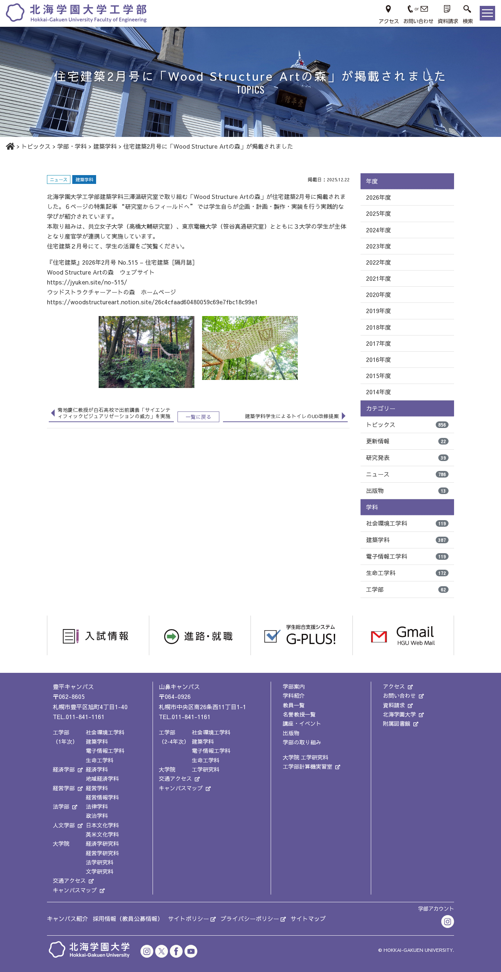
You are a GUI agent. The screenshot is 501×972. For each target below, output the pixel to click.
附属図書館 (396, 723)
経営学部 (64, 788)
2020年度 (378, 294)
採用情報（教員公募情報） (128, 918)
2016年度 (378, 359)
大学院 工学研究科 (305, 757)
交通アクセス (69, 880)
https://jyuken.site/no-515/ (87, 282)
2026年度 (378, 197)
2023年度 (378, 246)
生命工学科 (406, 573)
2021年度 (378, 278)
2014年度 (378, 392)
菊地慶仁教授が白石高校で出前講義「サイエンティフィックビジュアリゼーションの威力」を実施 (114, 413)
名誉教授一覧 (299, 714)
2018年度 (378, 327)
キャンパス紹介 (67, 918)
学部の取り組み (302, 742)
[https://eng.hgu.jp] (76, 12)
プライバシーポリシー (249, 918)
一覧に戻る (198, 416)
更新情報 (406, 441)
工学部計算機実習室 (307, 766)
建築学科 (406, 540)
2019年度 (378, 311)
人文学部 (64, 825)
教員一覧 (294, 705)
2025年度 (378, 213)
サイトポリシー (188, 918)
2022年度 (378, 262)
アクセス (394, 686)
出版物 (406, 490)
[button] (468, 13)
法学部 (61, 806)
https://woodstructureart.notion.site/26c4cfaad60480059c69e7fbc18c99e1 (152, 302)
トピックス (406, 424)
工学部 (406, 589)
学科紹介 (294, 695)
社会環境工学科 (406, 523)
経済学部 (64, 769)
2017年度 (378, 343)
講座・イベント (302, 723)
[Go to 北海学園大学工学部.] (10, 146)
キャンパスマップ (75, 890)
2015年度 (378, 375)
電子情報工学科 (406, 556)
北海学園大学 (399, 714)
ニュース (406, 474)
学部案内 (294, 686)
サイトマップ (308, 918)
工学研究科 (205, 769)
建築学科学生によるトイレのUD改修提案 (292, 416)
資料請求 (394, 705)
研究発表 (406, 457)
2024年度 (378, 230)
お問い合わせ (399, 695)
